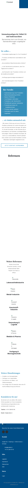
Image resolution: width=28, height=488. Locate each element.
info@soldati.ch (8, 413)
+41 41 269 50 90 (10, 409)
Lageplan (4, 459)
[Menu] (26, 4)
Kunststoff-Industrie (14, 308)
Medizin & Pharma (14, 336)
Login (3, 476)
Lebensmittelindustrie (15, 283)
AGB (3, 466)
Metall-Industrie (13, 294)
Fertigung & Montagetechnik (14, 353)
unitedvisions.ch (14, 484)
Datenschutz (5, 464)
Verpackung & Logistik (14, 324)
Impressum (5, 461)
